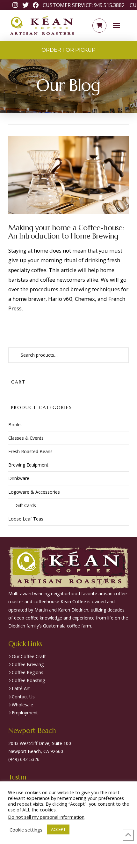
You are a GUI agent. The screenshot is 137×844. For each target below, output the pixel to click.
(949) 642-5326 (24, 759)
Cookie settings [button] (26, 830)
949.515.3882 (109, 5)
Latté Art (21, 688)
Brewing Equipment (28, 465)
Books (15, 425)
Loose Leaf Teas (25, 519)
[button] (99, 26)
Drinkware (18, 478)
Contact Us (23, 697)
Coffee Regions (27, 672)
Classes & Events (26, 438)
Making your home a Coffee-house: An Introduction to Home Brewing (66, 232)
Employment (25, 713)
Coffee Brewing (28, 664)
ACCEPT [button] (58, 829)
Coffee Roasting (28, 680)
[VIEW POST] (68, 175)
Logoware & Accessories (34, 492)
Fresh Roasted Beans (30, 451)
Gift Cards (26, 505)
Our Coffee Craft (29, 656)
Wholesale (22, 705)
